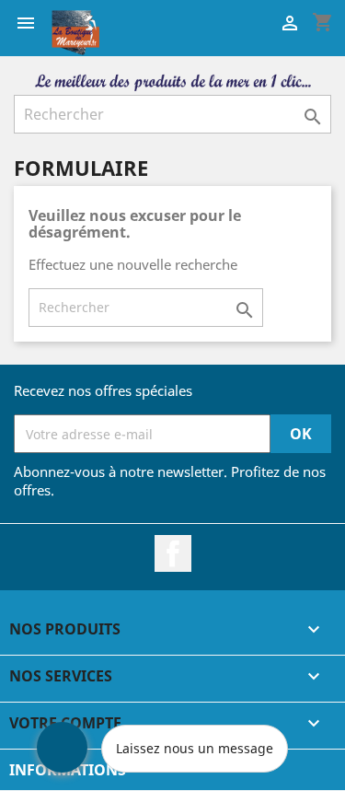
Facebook (173, 553)
